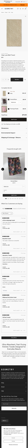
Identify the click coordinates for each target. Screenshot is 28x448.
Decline (13, 441)
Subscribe (13, 408)
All (9, 12)
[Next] (24, 169)
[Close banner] (26, 5)
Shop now (22, 4)
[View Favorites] (17, 8)
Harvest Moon (13, 99)
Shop (6, 12)
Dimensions (4, 128)
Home (2, 12)
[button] (24, 1)
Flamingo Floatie (14, 108)
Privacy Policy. (8, 434)
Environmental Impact (8, 133)
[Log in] (22, 8)
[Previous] (2, 169)
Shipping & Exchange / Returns (11, 137)
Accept (13, 437)
